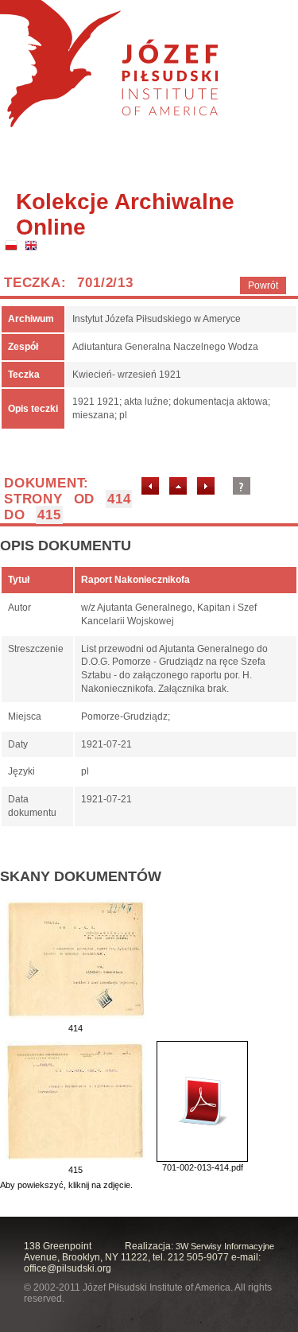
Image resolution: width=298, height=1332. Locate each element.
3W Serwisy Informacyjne (225, 1246)
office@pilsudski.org (67, 1268)
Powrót (263, 285)
